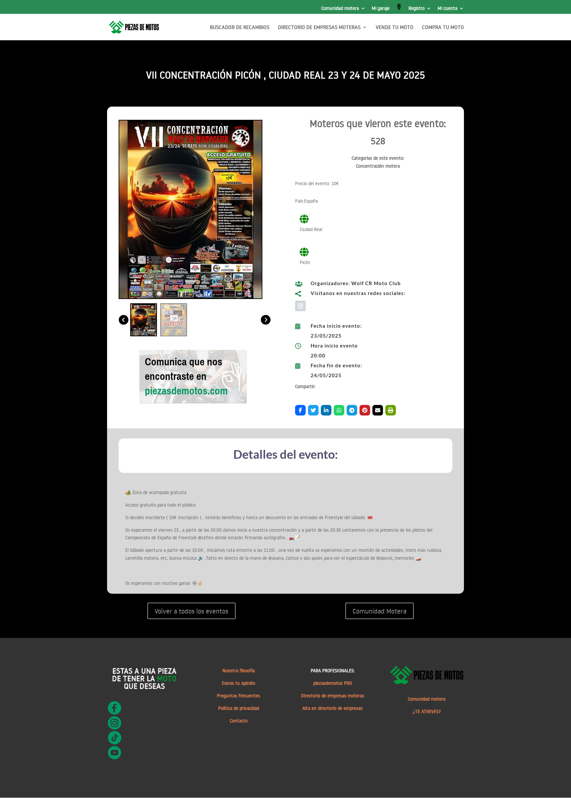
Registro (416, 8)
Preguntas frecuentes (238, 696)
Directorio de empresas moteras (332, 696)
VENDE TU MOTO (394, 27)
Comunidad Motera (379, 611)
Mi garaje (381, 8)
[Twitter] (313, 410)
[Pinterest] (365, 410)
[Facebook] (300, 410)
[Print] (390, 410)
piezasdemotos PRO (332, 683)
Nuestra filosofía (238, 671)
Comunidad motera (340, 8)
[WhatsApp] (339, 410)
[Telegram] (352, 410)
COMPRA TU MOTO (443, 27)
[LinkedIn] (326, 410)
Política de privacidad (238, 708)
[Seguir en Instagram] (300, 306)
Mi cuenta (447, 8)
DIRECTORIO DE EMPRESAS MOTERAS (319, 27)
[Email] (377, 410)
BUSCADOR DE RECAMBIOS (239, 27)
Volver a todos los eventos (191, 611)
